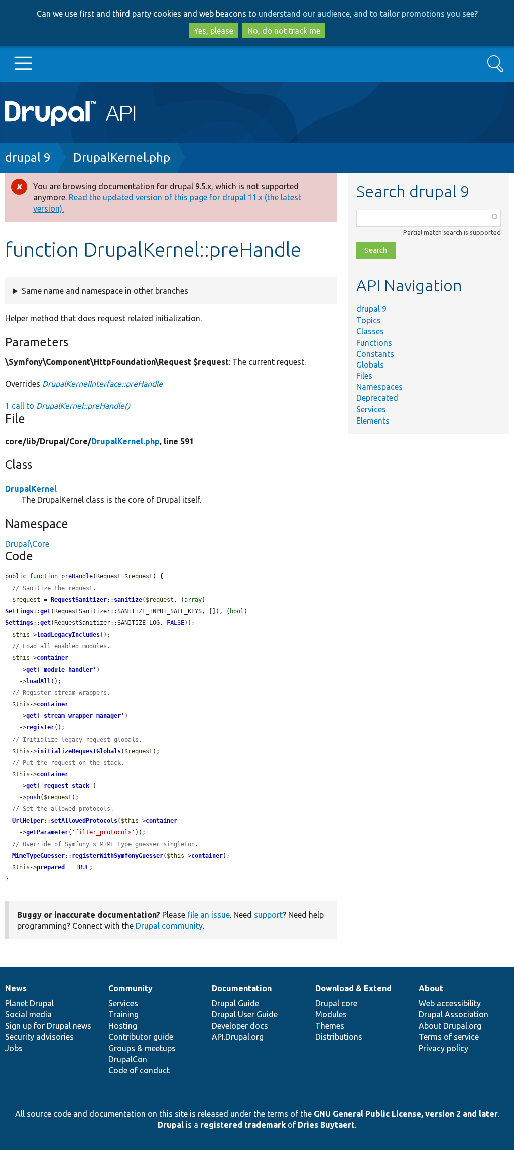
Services (371, 409)
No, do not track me (283, 30)
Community (130, 988)
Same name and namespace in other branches (105, 290)
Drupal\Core (27, 543)
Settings (19, 611)
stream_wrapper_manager (82, 715)
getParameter (47, 832)
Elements (373, 420)
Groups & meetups (142, 1048)
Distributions (338, 1036)
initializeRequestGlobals (79, 751)
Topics (368, 320)
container (52, 657)
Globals (370, 364)
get (45, 611)
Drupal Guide (235, 1003)
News (16, 988)
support (268, 914)
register (40, 727)
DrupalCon (127, 1059)
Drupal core (336, 1003)
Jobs (14, 1048)
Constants (375, 353)
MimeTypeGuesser (38, 855)
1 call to (67, 405)
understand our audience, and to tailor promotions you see (366, 13)
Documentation (242, 988)
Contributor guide (140, 1036)
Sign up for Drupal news (48, 1025)
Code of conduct (139, 1070)
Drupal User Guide (245, 1014)
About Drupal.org (450, 1025)
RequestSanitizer (79, 599)
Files (364, 375)
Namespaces (379, 386)
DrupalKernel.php (121, 157)
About (431, 988)
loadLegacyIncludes (68, 634)
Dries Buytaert (326, 1124)
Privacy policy (443, 1048)
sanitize (128, 599)
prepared (51, 867)
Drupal (171, 1124)
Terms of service (449, 1036)
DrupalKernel (31, 488)
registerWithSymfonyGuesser (117, 855)
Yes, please (213, 30)
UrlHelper (28, 820)
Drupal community (169, 925)
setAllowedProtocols (84, 820)
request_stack (66, 785)
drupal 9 (28, 157)
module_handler (68, 669)
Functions (374, 342)
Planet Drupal (29, 1003)
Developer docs (240, 1025)
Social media (28, 1014)
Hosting (122, 1025)
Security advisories (39, 1036)
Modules (331, 1014)
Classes (370, 331)
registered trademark (243, 1124)
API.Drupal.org (238, 1036)
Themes (329, 1025)
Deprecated (377, 397)
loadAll (38, 681)
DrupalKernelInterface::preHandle (102, 383)
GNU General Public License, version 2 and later (406, 1113)
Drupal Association (453, 1014)
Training (123, 1014)
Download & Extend (353, 988)
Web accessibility (450, 1003)
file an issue (208, 914)
